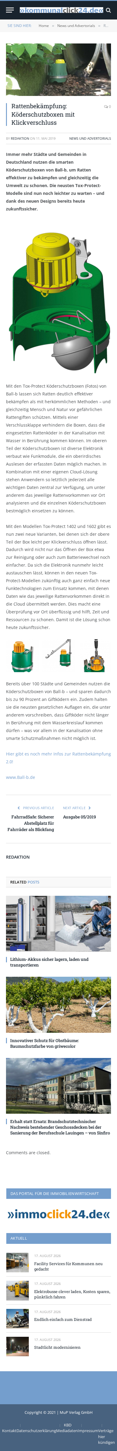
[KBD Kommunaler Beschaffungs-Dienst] (61, 10)
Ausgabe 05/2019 (79, 817)
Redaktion (20, 138)
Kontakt (9, 1430)
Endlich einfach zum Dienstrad (63, 1319)
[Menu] (10, 10)
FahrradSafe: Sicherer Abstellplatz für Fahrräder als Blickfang (31, 823)
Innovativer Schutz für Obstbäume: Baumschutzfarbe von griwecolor (44, 1043)
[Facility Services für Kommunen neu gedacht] (17, 1262)
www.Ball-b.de (20, 777)
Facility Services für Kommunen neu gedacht (68, 1266)
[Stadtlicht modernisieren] (17, 1346)
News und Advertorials (90, 138)
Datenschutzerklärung (36, 1430)
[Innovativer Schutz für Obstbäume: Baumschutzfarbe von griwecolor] (58, 1004)
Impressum (88, 1430)
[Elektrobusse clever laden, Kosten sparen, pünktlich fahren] (17, 1290)
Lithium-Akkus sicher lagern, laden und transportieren (49, 962)
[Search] (108, 10)
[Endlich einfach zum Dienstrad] (17, 1318)
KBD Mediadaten (67, 1428)
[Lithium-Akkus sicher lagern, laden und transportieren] (58, 924)
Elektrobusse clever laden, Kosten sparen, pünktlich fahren (72, 1294)
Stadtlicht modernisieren (57, 1347)
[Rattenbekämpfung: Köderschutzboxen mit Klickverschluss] (58, 69)
